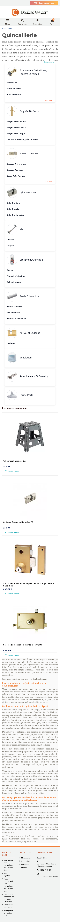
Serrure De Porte (29, 153)
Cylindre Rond (13, 203)
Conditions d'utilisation (8, 906)
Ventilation (26, 357)
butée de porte (14, 88)
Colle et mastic (14, 282)
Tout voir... (49, 182)
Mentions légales (8, 874)
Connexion (25, 861)
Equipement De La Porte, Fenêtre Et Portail (33, 72)
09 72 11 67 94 (45, 870)
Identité (24, 867)
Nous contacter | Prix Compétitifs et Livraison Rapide (8, 885)
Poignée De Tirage (16, 133)
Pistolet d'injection (16, 276)
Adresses (25, 864)
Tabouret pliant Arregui (14, 461)
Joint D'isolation (14, 306)
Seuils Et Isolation (29, 296)
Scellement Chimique (31, 259)
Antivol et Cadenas (30, 333)
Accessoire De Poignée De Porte (22, 139)
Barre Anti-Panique (16, 176)
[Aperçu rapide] (30, 458)
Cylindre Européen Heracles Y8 (18, 522)
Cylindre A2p (13, 209)
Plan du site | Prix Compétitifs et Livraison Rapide (9, 865)
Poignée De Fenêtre (16, 127)
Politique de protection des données (9, 912)
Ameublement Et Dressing (34, 376)
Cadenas (11, 343)
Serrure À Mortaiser (16, 164)
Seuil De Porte (13, 312)
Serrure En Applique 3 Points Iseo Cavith (22, 645)
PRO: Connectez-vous (44, 3)
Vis (21, 229)
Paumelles (12, 82)
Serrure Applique (15, 170)
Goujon (10, 245)
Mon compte (26, 858)
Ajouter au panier (12, 471)
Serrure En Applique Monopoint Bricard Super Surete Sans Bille (28, 584)
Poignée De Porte (29, 111)
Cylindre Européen (15, 215)
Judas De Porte (14, 94)
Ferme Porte (26, 395)
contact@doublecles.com (47, 876)
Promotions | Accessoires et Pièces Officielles (9, 898)
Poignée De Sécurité (17, 121)
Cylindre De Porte (29, 192)
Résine (10, 270)
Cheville (10, 239)
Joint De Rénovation (16, 318)
